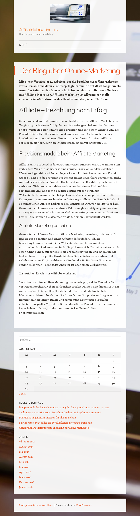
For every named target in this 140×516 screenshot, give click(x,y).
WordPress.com (83, 505)
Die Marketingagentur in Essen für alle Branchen (47, 417)
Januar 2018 (26, 487)
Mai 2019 (24, 451)
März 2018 (25, 477)
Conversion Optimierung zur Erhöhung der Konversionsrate (54, 427)
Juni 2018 (24, 467)
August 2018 (26, 456)
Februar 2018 (26, 482)
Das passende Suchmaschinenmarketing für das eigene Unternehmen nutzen (64, 407)
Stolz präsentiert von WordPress (36, 505)
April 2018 (25, 472)
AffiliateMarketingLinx (39, 29)
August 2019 (26, 446)
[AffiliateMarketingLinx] (70, 13)
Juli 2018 (24, 462)
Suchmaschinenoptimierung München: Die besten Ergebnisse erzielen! (60, 412)
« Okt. (22, 394)
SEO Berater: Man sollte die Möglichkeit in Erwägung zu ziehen (55, 422)
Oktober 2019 (27, 441)
